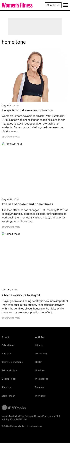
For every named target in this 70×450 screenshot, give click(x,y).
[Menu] (65, 5)
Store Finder (8, 395)
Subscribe (7, 353)
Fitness (38, 344)
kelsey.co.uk (36, 426)
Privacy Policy (9, 370)
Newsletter (53, 4)
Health (38, 361)
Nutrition (40, 370)
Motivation (41, 353)
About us (6, 387)
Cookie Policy (9, 378)
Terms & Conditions (12, 361)
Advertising (8, 344)
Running (39, 387)
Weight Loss (41, 378)
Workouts (40, 395)
